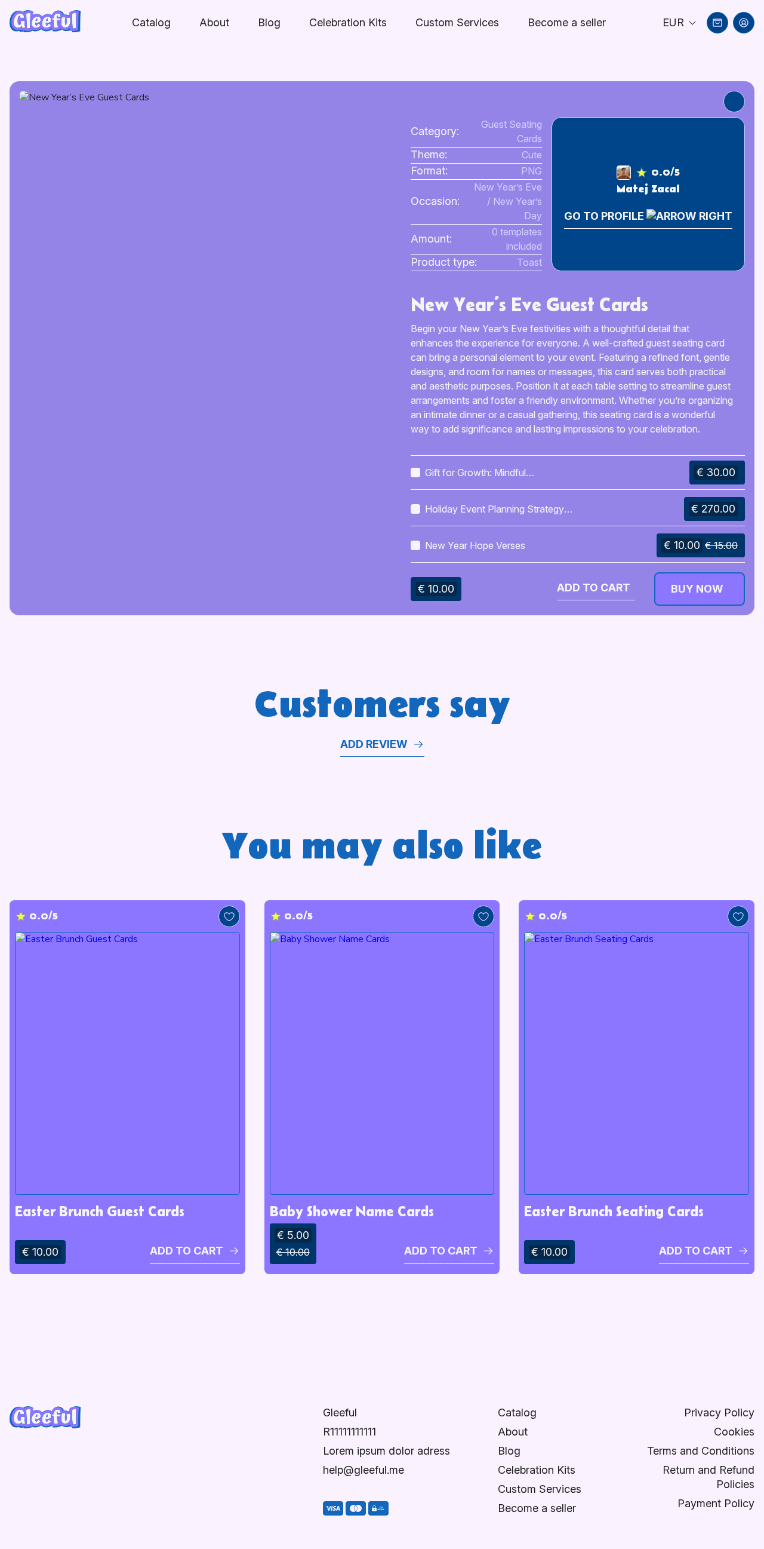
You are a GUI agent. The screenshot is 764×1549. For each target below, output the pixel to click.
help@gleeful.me (363, 1470)
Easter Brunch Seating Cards (614, 1211)
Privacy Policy (719, 1412)
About (214, 22)
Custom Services (457, 22)
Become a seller (537, 1508)
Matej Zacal (648, 189)
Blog (269, 22)
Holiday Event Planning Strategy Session (494, 509)
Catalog (151, 22)
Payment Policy (715, 1503)
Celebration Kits (348, 22)
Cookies (734, 1431)
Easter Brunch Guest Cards (99, 1211)
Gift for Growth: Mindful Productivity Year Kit (475, 473)
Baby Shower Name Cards (352, 1211)
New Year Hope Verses (475, 545)
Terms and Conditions (700, 1450)
